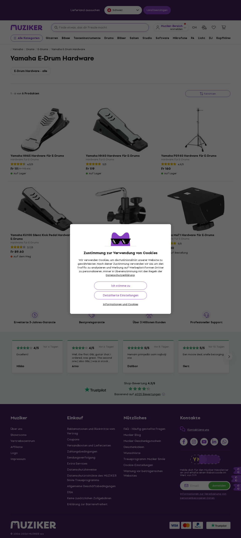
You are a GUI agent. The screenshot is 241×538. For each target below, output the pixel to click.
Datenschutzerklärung (120, 275)
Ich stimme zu (120, 285)
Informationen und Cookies (120, 304)
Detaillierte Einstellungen (120, 295)
